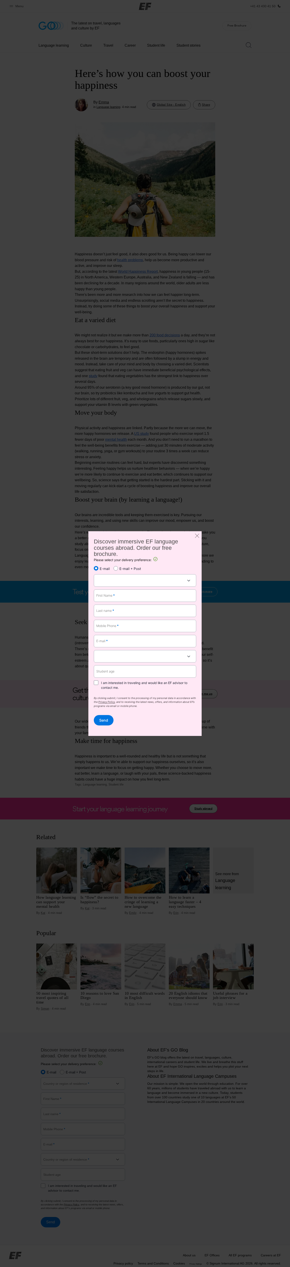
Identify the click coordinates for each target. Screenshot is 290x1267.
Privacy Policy (106, 702)
